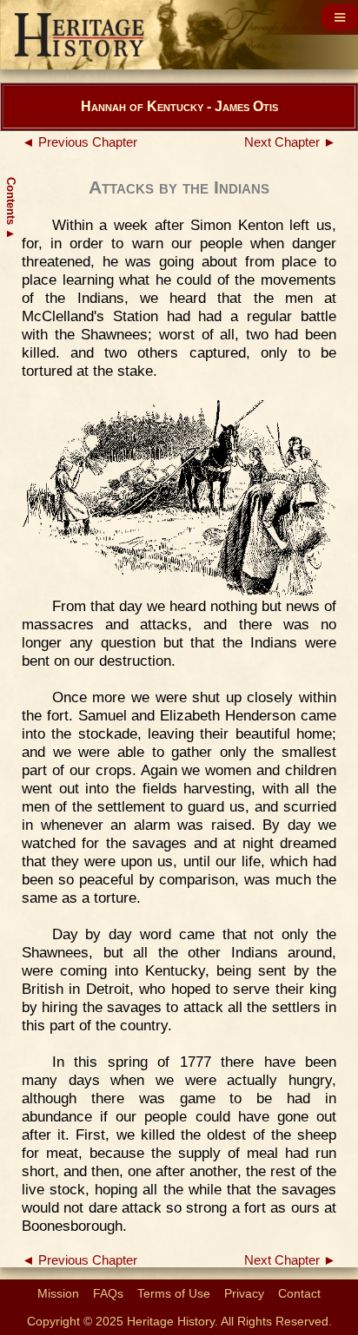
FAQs (108, 1293)
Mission (58, 1293)
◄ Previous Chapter (79, 142)
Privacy (244, 1293)
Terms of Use (173, 1293)
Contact (299, 1293)
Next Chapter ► (290, 142)
